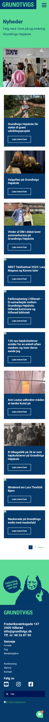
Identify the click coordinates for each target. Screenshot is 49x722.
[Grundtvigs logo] (18, 612)
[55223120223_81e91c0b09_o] (24, 106)
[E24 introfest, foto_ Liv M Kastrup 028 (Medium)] (5, 511)
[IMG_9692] (5, 291)
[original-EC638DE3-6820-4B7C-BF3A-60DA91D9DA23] (24, 162)
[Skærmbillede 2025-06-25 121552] (24, 214)
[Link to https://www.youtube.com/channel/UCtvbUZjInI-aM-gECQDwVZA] (5, 684)
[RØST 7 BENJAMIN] (5, 259)
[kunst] (24, 382)
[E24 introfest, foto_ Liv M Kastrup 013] (5, 333)
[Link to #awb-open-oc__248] (44, 5)
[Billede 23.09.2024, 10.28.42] (24, 434)
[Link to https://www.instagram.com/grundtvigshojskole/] (17, 684)
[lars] (5, 480)
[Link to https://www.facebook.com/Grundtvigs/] (29, 684)
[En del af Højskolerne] (24, 706)
